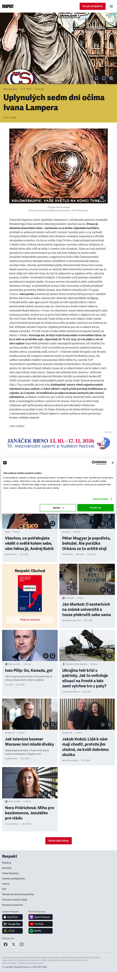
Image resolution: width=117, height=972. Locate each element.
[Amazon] (12, 931)
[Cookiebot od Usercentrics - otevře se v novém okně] (93, 463)
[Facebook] (5, 947)
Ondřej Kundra (11, 758)
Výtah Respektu (81, 664)
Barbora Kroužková (70, 760)
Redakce (6, 862)
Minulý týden (10, 89)
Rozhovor (66, 532)
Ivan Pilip (9, 685)
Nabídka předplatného (13, 878)
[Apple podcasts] (41, 917)
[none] (111, 78)
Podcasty (69, 664)
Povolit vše (95, 507)
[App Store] (12, 917)
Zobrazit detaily (100, 499)
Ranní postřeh (14, 664)
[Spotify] (41, 931)
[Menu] (111, 6)
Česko (7, 532)
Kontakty (7, 868)
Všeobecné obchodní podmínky (18, 894)
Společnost (10, 733)
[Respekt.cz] (8, 6)
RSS (4, 889)
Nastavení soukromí (12, 905)
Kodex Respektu (10, 873)
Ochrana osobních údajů (14, 899)
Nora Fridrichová (12, 824)
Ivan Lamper (10, 117)
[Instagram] (21, 947)
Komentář (70, 598)
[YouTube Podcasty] (41, 924)
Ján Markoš (67, 620)
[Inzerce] (58, 443)
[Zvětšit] (58, 48)
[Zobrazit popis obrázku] (103, 78)
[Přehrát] (46, 523)
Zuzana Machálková (70, 692)
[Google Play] (12, 924)
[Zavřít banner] (113, 463)
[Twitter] (13, 947)
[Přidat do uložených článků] (52, 523)
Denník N (77, 620)
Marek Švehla (11, 554)
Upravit (56, 507)
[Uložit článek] (96, 78)
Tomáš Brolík (67, 554)
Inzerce (6, 883)
